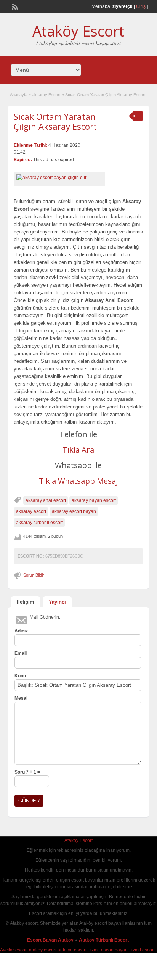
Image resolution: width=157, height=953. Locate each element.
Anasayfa (18, 94)
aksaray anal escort (46, 500)
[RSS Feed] (14, 6)
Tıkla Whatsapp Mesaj (78, 481)
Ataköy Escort (78, 31)
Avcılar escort (14, 950)
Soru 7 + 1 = (27, 772)
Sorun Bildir (33, 575)
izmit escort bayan (109, 950)
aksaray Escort (46, 94)
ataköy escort (42, 950)
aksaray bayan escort (94, 500)
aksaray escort (31, 511)
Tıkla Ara (78, 450)
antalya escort (72, 950)
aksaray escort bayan (74, 511)
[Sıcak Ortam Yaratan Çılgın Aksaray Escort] (59, 177)
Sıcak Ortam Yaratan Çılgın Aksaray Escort (55, 121)
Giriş (141, 6)
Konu (20, 675)
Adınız (21, 631)
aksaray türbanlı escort (39, 522)
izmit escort (143, 950)
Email (20, 653)
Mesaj (20, 698)
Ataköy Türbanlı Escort (104, 940)
